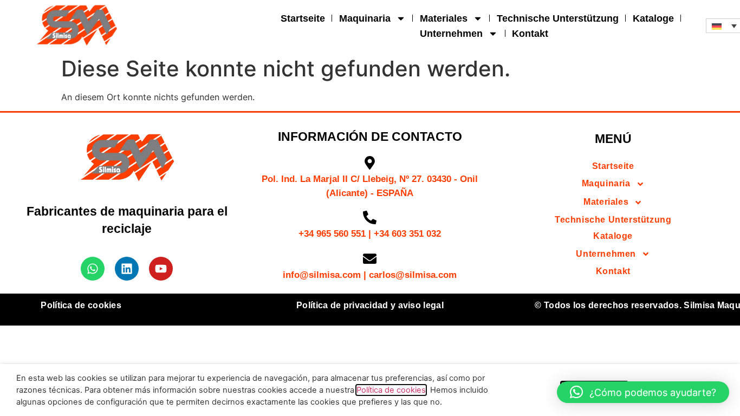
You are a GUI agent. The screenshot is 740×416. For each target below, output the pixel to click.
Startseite (303, 18)
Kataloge (653, 18)
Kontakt (530, 33)
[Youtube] (161, 269)
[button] (643, 392)
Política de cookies (81, 305)
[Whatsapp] (93, 269)
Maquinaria (365, 18)
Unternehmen (451, 33)
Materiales (444, 18)
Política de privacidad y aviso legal (370, 305)
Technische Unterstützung (558, 18)
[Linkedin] (127, 269)
